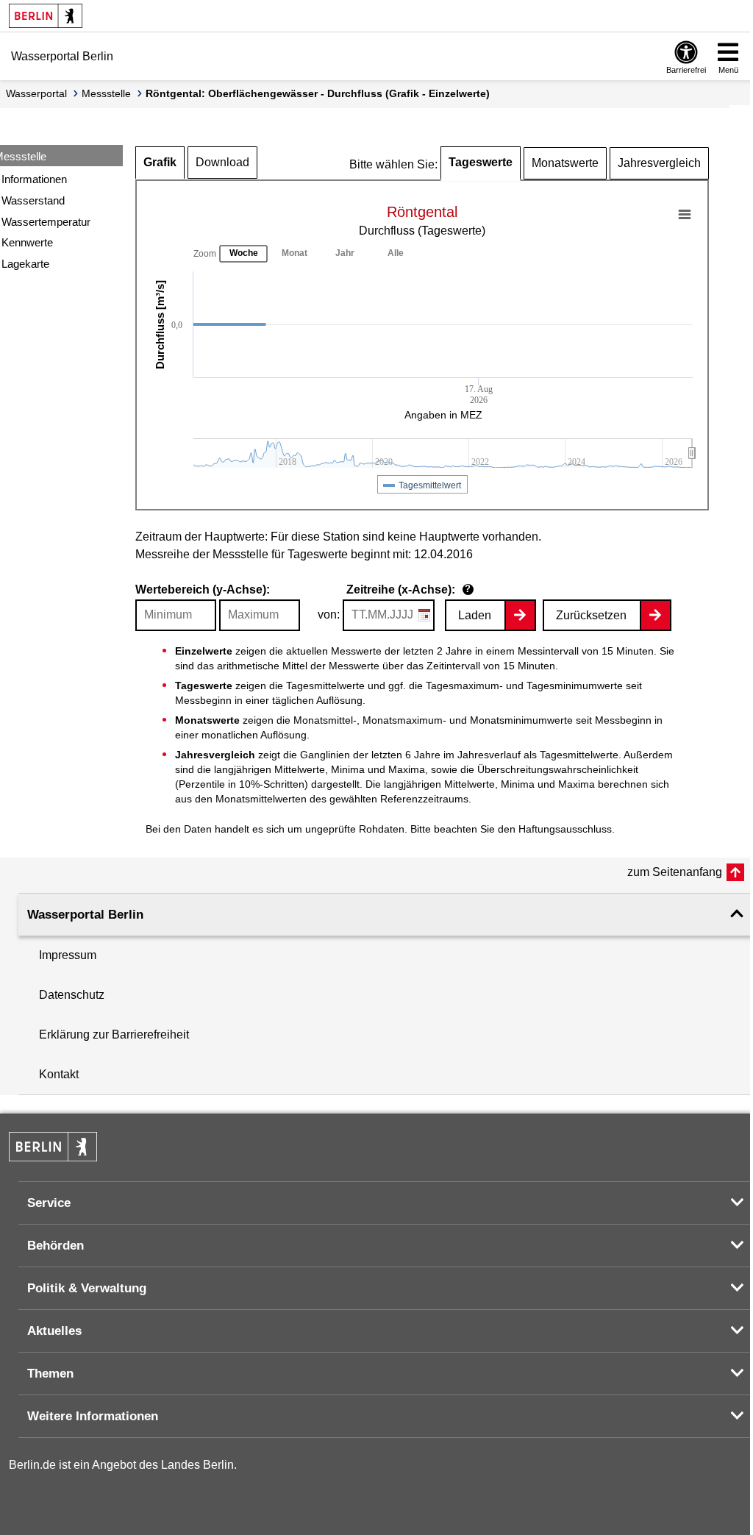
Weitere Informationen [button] (92, 1416)
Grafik (159, 162)
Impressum (67, 955)
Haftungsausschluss (565, 829)
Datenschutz (71, 995)
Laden (474, 615)
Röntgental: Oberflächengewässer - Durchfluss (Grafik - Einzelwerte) (318, 93)
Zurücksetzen (591, 615)
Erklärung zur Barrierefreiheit (114, 1034)
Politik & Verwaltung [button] (86, 1288)
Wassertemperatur (45, 222)
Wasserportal (36, 93)
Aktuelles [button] (54, 1331)
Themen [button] (50, 1374)
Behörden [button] (55, 1246)
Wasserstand (33, 200)
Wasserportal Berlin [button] (85, 915)
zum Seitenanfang (674, 872)
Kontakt (59, 1074)
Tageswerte (481, 162)
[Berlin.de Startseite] (45, 16)
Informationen (34, 179)
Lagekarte (25, 263)
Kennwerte (27, 242)
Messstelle (106, 93)
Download (222, 162)
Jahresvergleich (659, 163)
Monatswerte (565, 163)
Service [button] (49, 1203)
